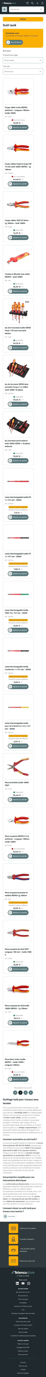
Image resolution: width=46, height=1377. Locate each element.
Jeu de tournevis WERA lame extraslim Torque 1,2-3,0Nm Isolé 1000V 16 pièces (16, 387)
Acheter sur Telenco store (23, 1306)
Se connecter (16, 42)
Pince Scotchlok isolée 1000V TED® (17, 784)
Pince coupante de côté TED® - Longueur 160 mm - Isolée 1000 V (18, 952)
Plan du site (23, 1366)
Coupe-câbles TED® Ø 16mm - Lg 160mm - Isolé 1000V (17, 222)
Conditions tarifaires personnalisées (23, 1336)
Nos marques (23, 1299)
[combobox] (26, 9)
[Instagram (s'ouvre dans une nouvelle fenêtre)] (28, 1283)
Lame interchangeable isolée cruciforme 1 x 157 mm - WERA (18, 668)
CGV (23, 1310)
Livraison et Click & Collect (23, 1325)
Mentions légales (23, 1373)
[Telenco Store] (9, 3)
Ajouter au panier (20, 127)
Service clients (23, 1328)
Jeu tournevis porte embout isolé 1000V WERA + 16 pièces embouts (17, 443)
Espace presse (23, 1351)
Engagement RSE (23, 1347)
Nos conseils (23, 1332)
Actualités (23, 1303)
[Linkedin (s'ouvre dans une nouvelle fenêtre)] (17, 1283)
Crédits (23, 1369)
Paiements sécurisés (23, 1321)
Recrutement (23, 1354)
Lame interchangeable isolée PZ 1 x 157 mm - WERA (18, 555)
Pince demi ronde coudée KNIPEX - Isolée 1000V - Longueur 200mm (15, 1062)
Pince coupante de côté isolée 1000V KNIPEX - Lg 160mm (17, 1007)
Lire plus (11, 1216)
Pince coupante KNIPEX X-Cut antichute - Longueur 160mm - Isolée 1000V (17, 839)
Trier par (6, 66)
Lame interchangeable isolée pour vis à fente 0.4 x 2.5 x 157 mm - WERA (17, 726)
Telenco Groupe (23, 1344)
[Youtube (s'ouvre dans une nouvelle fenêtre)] (23, 1283)
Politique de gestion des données (23, 1313)
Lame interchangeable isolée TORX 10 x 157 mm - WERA (16, 611)
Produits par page (10, 55)
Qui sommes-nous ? (23, 1292)
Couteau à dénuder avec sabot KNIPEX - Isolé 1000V (17, 275)
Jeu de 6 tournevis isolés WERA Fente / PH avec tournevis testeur (18, 330)
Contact (23, 1362)
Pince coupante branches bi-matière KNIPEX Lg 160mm (16, 894)
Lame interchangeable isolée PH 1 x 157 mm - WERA (18, 498)
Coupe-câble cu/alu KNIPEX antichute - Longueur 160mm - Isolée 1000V (17, 110)
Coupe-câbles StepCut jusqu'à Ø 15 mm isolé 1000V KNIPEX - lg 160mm (18, 166)
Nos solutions (23, 1296)
